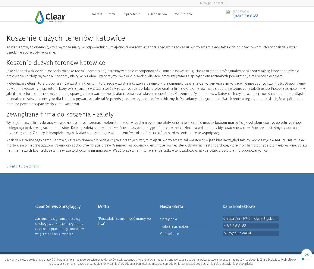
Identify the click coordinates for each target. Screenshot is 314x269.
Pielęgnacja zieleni (174, 226)
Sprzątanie (132, 14)
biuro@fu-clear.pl (211, 3)
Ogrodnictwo (157, 14)
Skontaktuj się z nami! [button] (23, 166)
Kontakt (96, 14)
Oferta (111, 14)
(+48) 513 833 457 (245, 16)
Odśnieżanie (184, 14)
